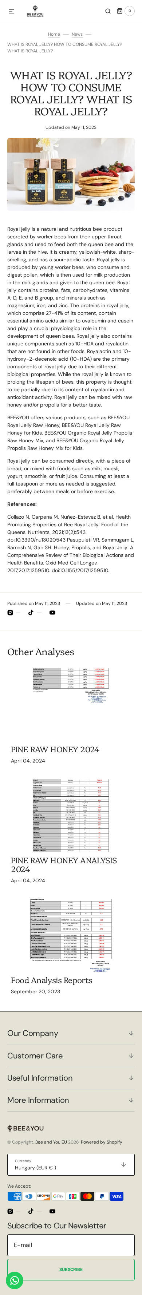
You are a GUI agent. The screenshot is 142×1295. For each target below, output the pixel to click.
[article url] (71, 704)
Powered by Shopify (101, 1142)
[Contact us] (14, 1280)
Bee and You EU (51, 1142)
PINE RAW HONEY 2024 (55, 749)
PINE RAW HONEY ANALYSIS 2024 (64, 864)
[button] (12, 12)
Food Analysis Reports (51, 979)
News (77, 34)
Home (54, 34)
